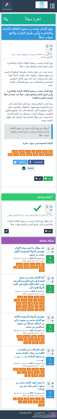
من (42, 372)
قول (32, 399)
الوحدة (41, 300)
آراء (29, 54)
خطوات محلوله (39, 261)
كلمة (18, 303)
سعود (28, 151)
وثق (50, 151)
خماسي (30, 310)
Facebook (38, 162)
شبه (30, 300)
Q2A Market (51, 415)
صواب (16, 154)
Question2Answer (49, 417)
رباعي (19, 306)
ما (42, 264)
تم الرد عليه (49, 215)
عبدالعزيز (27, 343)
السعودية (34, 267)
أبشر (35, 402)
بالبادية (15, 151)
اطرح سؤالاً (33, 19)
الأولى (27, 267)
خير (25, 402)
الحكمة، (34, 375)
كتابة (36, 303)
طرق (35, 154)
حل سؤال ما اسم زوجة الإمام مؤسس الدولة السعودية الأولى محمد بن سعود (29, 251)
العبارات (22, 369)
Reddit (31, 168)
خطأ (10, 154)
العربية (17, 300)
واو (18, 310)
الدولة (41, 267)
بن (33, 151)
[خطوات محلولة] (42, 4)
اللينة (24, 303)
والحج (22, 154)
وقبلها (41, 310)
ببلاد (30, 402)
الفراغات (35, 369)
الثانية (19, 336)
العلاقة (22, 151)
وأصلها (23, 310)
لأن (36, 306)
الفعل (31, 306)
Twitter (22, 162)
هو (42, 339)
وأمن (41, 154)
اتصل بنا (51, 413)
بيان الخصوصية (40, 413)
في (35, 300)
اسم (38, 264)
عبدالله (35, 343)
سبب (41, 303)
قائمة (41, 306)
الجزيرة (24, 300)
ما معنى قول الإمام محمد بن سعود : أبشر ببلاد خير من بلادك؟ (30, 386)
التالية (15, 369)
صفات (37, 372)
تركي (41, 343)
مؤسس (19, 264)
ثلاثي (25, 306)
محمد (38, 151)
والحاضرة (49, 154)
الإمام (45, 151)
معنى (37, 399)
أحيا (42, 297)
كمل (42, 369)
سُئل (51, 54)
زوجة (32, 264)
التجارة (29, 154)
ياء (36, 310)
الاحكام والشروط (25, 413)
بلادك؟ (41, 405)
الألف (30, 303)
